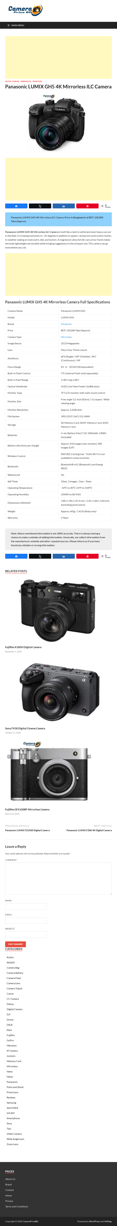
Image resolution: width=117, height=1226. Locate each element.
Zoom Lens (12, 1144)
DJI (8, 1014)
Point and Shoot (15, 1087)
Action (10, 957)
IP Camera (12, 1050)
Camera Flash (14, 978)
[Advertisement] (58, 57)
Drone (10, 1019)
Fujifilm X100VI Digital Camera (23, 647)
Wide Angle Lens (15, 1138)
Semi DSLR (12, 1107)
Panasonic (37, 81)
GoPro (10, 1040)
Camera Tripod (14, 988)
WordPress (94, 1221)
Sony (9, 1123)
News (10, 1071)
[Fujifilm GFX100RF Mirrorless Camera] (58, 773)
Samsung (11, 1102)
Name (9, 900)
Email (9, 914)
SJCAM (11, 1112)
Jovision (11, 1055)
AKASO (11, 962)
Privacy (9, 1200)
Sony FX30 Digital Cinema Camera (25, 728)
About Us (10, 1178)
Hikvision (12, 1045)
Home (8, 1195)
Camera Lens (13, 983)
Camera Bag (13, 967)
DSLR (9, 1024)
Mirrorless (26, 81)
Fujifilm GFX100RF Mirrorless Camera (27, 809)
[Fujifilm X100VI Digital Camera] (58, 610)
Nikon (10, 1076)
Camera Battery (15, 972)
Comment (11, 860)
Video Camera (14, 1133)
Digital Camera (12, 81)
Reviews (11, 1097)
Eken (9, 1029)
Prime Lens (12, 1092)
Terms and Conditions (16, 1206)
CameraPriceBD (30, 1221)
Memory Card (14, 1061)
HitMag (107, 1221)
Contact (9, 1189)
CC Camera (13, 998)
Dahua (10, 1003)
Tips (9, 1128)
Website (10, 929)
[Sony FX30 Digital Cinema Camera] (58, 692)
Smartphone (13, 1118)
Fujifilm (11, 1035)
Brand (8, 1184)
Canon (10, 993)
